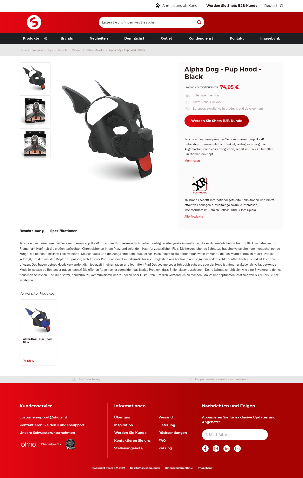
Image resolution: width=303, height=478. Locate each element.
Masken (77, 50)
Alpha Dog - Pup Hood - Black (127, 50)
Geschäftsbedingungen (145, 468)
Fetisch (63, 50)
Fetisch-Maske (95, 50)
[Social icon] (205, 451)
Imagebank (205, 468)
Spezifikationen (64, 231)
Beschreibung (32, 231)
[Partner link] (28, 444)
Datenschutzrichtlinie (179, 468)
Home (23, 50)
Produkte (37, 50)
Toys (51, 50)
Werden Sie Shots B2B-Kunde (216, 121)
